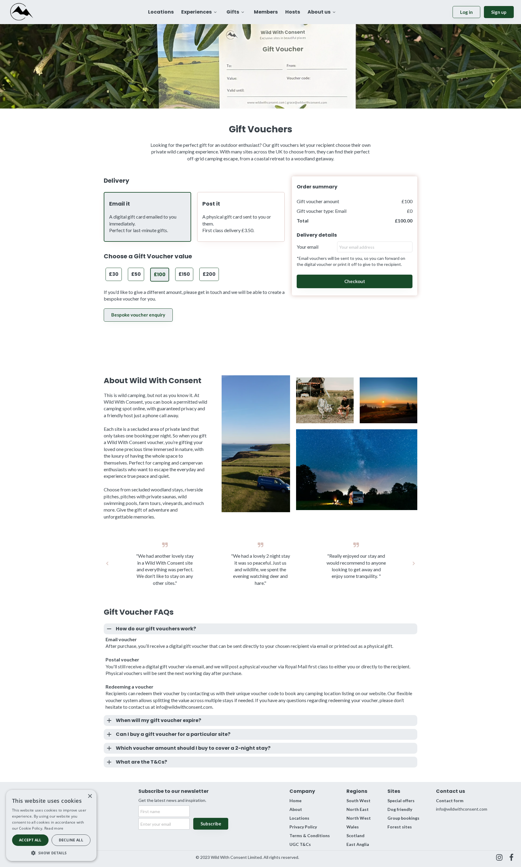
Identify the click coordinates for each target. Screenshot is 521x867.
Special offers (401, 800)
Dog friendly (399, 809)
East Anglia (357, 844)
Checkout (354, 281)
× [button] (89, 796)
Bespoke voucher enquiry (138, 314)
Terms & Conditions (309, 835)
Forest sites (399, 826)
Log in (466, 12)
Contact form (449, 800)
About (295, 809)
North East (357, 809)
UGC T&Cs (300, 844)
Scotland (355, 835)
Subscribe (211, 823)
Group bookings (403, 818)
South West (358, 800)
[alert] (51, 825)
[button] (51, 852)
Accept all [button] (30, 840)
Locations (299, 818)
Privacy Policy (303, 826)
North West (358, 818)
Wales (352, 826)
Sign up (499, 12)
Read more (54, 828)
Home (295, 800)
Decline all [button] (71, 840)
